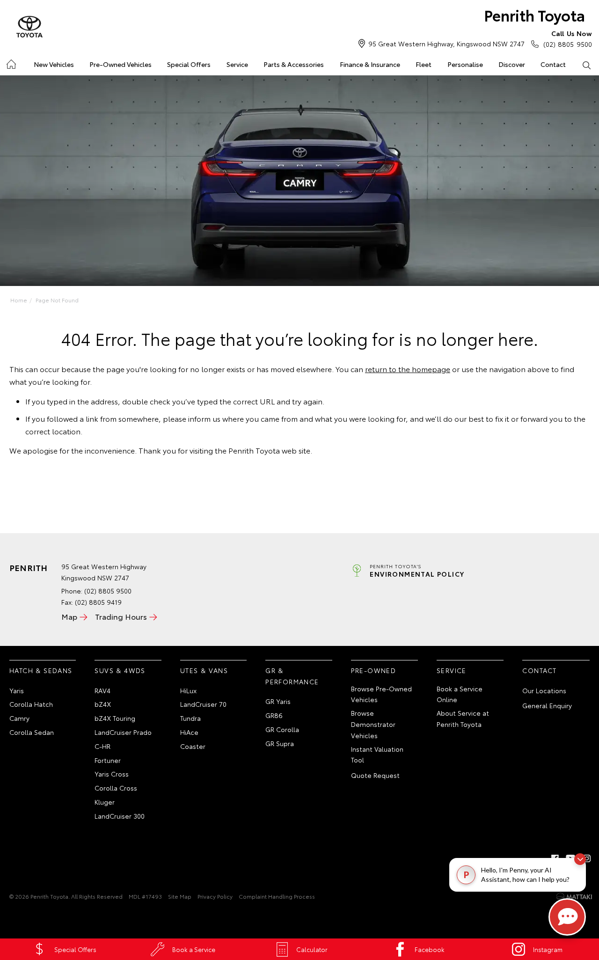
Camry (19, 718)
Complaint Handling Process (277, 896)
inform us (204, 418)
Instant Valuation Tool (377, 754)
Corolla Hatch (31, 704)
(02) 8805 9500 (567, 39)
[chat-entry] (567, 917)
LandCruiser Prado (123, 732)
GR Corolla (282, 729)
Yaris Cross (112, 773)
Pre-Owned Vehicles (120, 64)
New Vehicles (54, 64)
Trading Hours (121, 616)
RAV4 (102, 690)
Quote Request (375, 775)
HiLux (188, 690)
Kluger (105, 801)
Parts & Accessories (293, 64)
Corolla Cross (116, 787)
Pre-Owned (373, 670)
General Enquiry (547, 705)
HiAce (189, 732)
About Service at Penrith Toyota (463, 718)
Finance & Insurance (370, 64)
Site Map (179, 896)
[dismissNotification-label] (580, 859)
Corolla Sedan (31, 732)
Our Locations (544, 690)
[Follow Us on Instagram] (587, 858)
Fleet (423, 64)
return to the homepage (407, 368)
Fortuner (108, 760)
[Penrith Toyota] (29, 27)
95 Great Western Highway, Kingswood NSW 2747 (446, 43)
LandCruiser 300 (120, 816)
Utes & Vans (204, 670)
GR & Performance (292, 676)
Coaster (192, 746)
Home (10, 62)
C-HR (102, 746)
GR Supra (279, 743)
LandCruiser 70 (203, 704)
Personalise (465, 64)
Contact (553, 64)
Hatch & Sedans (41, 670)
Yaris (16, 690)
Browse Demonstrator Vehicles (373, 724)
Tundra (190, 718)
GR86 (274, 715)
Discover (511, 64)
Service (237, 64)
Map (69, 616)
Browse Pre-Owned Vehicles (381, 694)
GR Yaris (278, 701)
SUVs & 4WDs (120, 670)
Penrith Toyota (534, 14)
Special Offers (189, 64)
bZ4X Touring (115, 718)
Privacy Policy (215, 896)
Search (586, 65)
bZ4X (103, 704)
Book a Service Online (459, 694)
